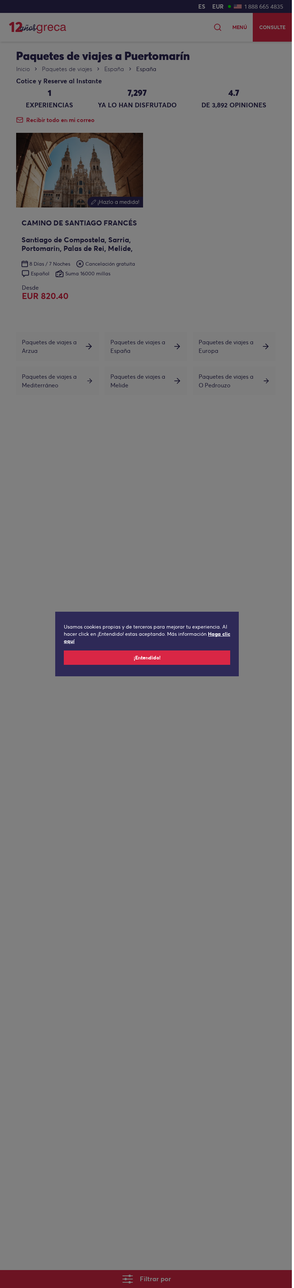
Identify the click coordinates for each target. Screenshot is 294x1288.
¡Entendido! (147, 657)
